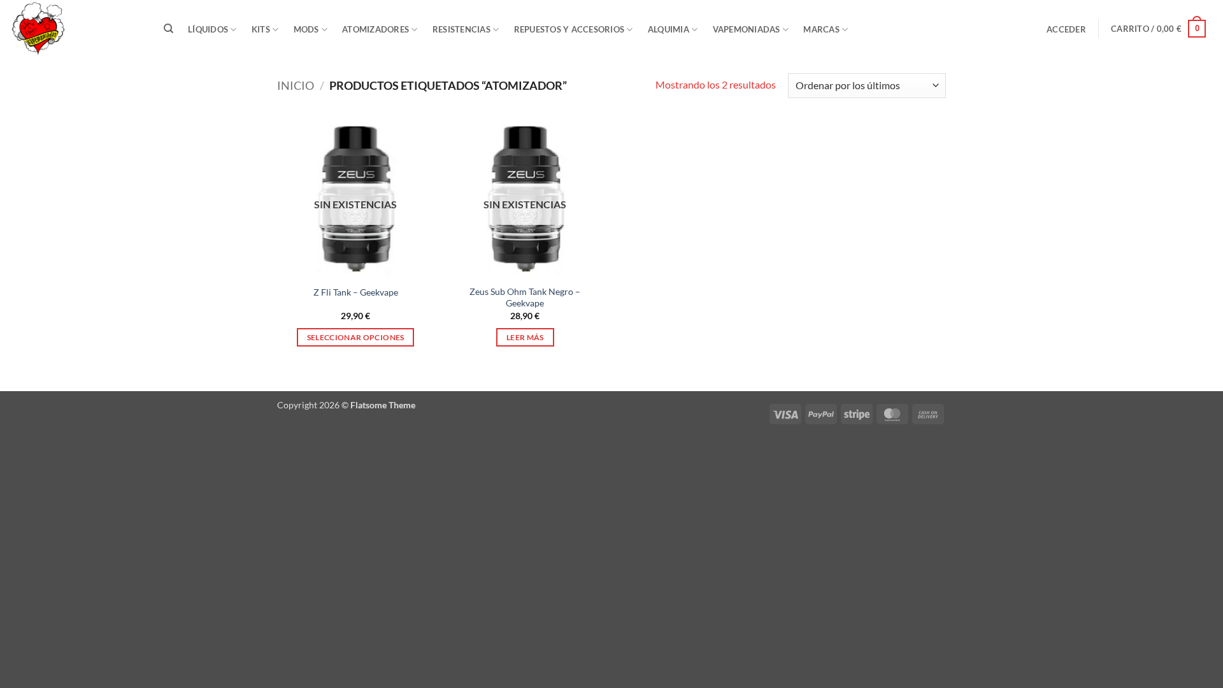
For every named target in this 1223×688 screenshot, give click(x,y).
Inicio (295, 85)
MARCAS (821, 29)
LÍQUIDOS (208, 29)
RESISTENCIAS (461, 29)
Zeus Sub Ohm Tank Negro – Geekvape (524, 297)
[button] (1067, 29)
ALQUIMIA (668, 29)
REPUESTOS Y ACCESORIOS (569, 29)
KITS (261, 29)
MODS (306, 29)
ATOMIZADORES (375, 29)
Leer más (525, 337)
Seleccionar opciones (355, 337)
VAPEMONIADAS (746, 29)
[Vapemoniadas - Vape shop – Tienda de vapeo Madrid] (73, 28)
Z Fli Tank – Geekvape (355, 292)
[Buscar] (168, 29)
